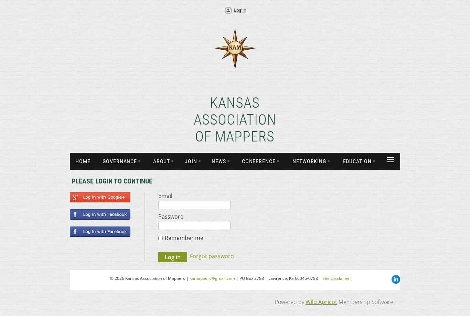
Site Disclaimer (336, 278)
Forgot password (212, 256)
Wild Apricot (321, 302)
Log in (240, 10)
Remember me (184, 238)
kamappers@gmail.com (212, 278)
